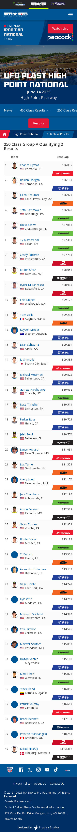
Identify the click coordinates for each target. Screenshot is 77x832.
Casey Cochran (29, 255)
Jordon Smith (28, 270)
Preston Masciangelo (33, 734)
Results (38, 123)
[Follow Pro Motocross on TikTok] (56, 770)
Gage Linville (28, 584)
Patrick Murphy (29, 704)
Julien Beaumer (29, 195)
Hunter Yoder (28, 539)
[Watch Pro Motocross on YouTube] (47, 770)
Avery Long (27, 479)
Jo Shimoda (27, 359)
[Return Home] (16, 15)
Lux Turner (27, 464)
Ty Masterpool (29, 240)
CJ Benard (26, 554)
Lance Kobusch (29, 449)
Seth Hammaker (30, 210)
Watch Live (60, 28)
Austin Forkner (29, 509)
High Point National (25, 134)
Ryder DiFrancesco (32, 285)
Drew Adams (28, 225)
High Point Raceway (38, 97)
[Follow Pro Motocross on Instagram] (38, 770)
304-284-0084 (13, 819)
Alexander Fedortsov (33, 569)
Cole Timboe (28, 629)
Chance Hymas (29, 165)
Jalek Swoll (26, 434)
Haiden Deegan (30, 180)
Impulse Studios (49, 827)
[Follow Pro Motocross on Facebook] (21, 770)
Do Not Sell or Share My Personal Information (34, 807)
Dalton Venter (29, 659)
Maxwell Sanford (30, 644)
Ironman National (13, 32)
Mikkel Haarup (29, 749)
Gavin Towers (29, 524)
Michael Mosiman (31, 374)
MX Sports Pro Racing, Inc (40, 792)
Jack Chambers (29, 494)
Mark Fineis (27, 674)
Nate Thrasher (29, 404)
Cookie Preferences (17, 801)
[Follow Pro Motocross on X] (29, 770)
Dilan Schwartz (29, 344)
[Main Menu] (70, 14)
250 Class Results (58, 134)
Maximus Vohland (31, 614)
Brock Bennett (29, 719)
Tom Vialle (26, 315)
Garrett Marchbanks (32, 389)
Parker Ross (27, 419)
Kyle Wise (26, 599)
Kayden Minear (29, 329)
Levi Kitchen (27, 300)
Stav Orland (27, 689)
